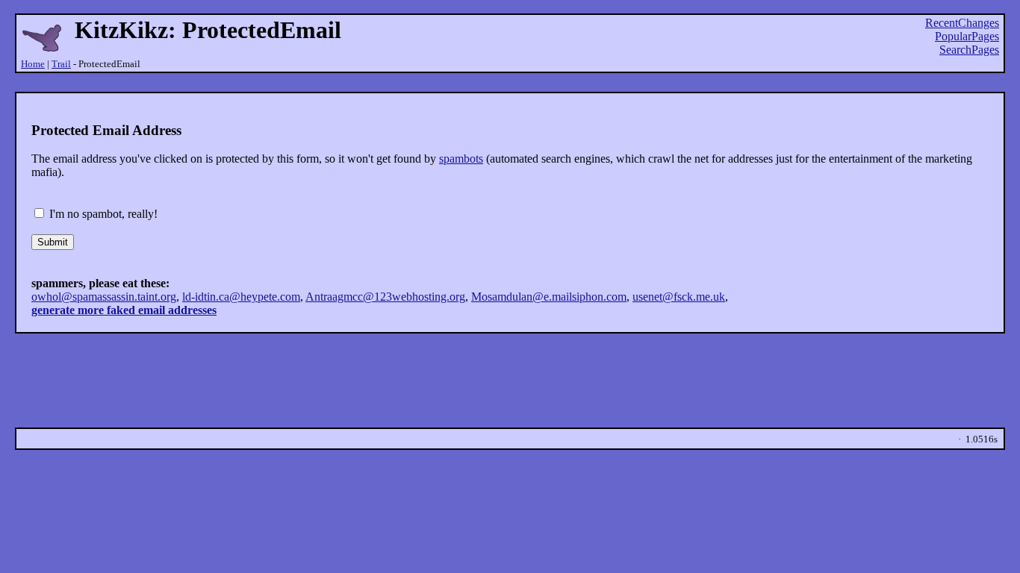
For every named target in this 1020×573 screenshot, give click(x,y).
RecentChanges (962, 22)
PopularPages (967, 36)
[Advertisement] (510, 82)
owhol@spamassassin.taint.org (103, 296)
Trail (61, 63)
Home (33, 63)
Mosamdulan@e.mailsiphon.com (548, 296)
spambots (461, 158)
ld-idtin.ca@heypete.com (241, 296)
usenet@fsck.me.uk (678, 296)
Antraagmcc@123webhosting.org (385, 296)
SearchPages (969, 49)
